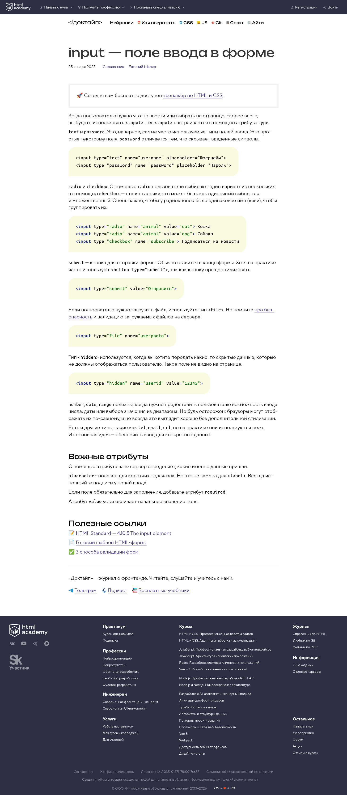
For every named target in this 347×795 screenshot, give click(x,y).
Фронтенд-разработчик (121, 672)
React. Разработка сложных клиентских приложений (219, 663)
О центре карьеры (307, 672)
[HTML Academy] (18, 7)
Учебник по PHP (305, 647)
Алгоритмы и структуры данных (203, 714)
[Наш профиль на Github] (224, 788)
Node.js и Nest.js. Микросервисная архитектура (214, 685)
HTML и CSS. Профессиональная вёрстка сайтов (216, 634)
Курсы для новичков (118, 634)
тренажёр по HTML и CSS (192, 95)
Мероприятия (303, 733)
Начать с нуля (56, 7)
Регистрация (306, 7)
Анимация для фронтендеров (201, 700)
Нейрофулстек (114, 665)
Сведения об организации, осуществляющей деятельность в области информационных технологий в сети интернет (170, 780)
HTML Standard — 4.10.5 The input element (123, 533)
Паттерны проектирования (199, 721)
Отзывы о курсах (305, 753)
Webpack (186, 740)
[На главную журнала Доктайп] (85, 22)
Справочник (113, 66)
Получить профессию (101, 7)
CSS (188, 22)
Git (219, 22)
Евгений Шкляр (142, 66)
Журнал (301, 626)
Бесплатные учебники (164, 590)
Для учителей (113, 740)
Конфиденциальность (117, 772)
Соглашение (83, 772)
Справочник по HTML (309, 634)
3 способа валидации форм (107, 552)
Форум (298, 740)
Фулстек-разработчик (119, 685)
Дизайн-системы (192, 754)
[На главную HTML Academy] (50, 631)
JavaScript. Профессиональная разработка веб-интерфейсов (225, 649)
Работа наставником (118, 726)
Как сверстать (158, 22)
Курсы (185, 626)
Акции (297, 746)
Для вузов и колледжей (120, 733)
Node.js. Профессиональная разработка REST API (216, 678)
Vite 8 (183, 734)
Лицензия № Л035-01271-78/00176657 (170, 772)
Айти (258, 22)
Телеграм (86, 590)
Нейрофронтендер (117, 658)
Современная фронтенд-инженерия (130, 702)
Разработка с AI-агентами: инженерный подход (215, 694)
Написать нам (303, 726)
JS (204, 22)
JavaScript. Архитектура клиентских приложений (216, 656)
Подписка (110, 641)
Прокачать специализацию (157, 7)
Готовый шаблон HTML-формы (111, 542)
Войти (333, 7)
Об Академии (303, 665)
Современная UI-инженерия (124, 708)
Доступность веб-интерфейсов (203, 747)
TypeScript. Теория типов (197, 707)
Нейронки (122, 22)
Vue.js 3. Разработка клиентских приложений (213, 669)
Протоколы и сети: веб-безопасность (207, 727)
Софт (237, 22)
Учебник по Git (304, 641)
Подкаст (117, 590)
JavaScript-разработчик (120, 678)
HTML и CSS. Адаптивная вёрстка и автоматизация (217, 641)
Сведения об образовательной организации (239, 772)
